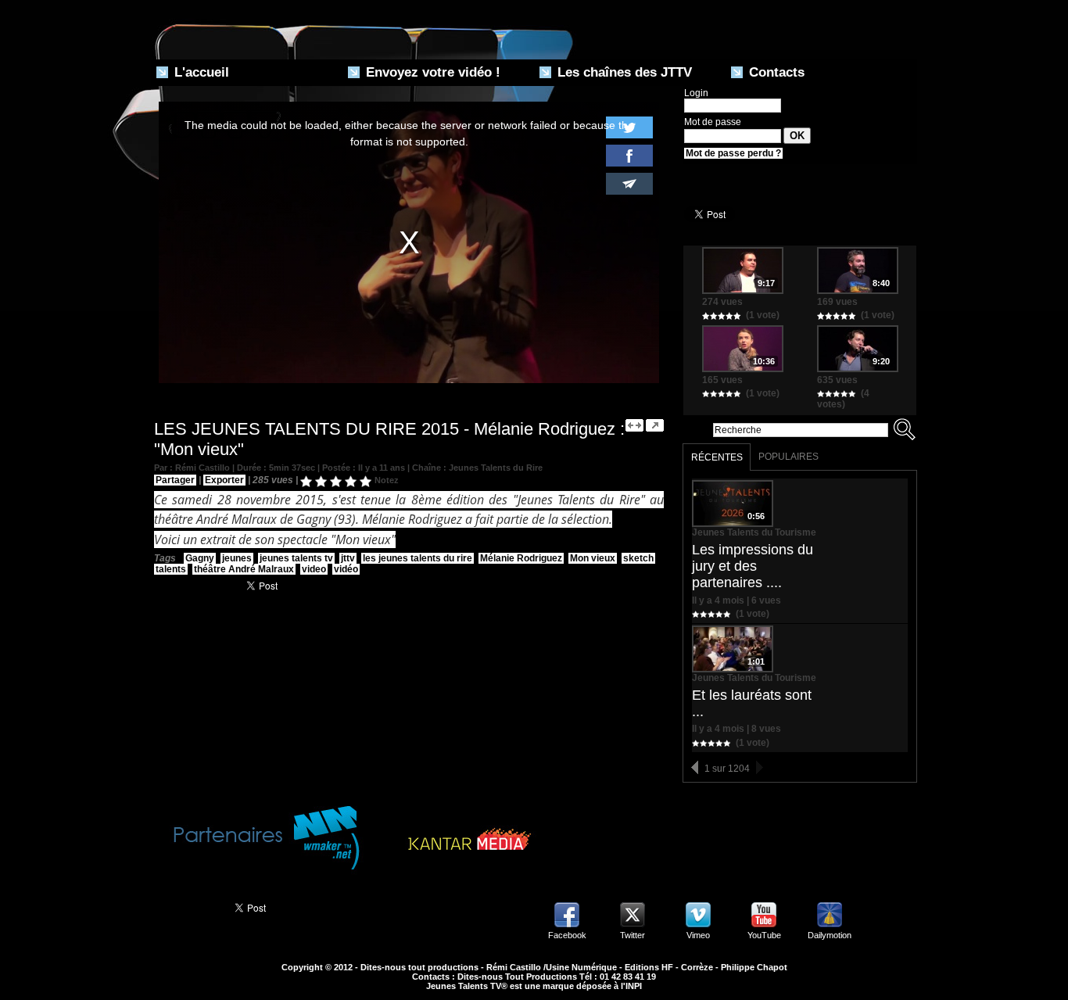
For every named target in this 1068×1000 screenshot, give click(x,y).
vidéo (346, 569)
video (314, 569)
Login (696, 93)
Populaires (788, 456)
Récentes (717, 457)
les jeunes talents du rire (417, 558)
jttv (348, 558)
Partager (175, 480)
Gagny (199, 558)
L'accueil (199, 72)
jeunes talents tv (296, 558)
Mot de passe (712, 121)
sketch (638, 558)
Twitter (632, 935)
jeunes (237, 558)
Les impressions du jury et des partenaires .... (752, 566)
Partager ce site (185, 906)
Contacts (775, 72)
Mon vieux (592, 558)
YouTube (764, 935)
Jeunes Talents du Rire (496, 467)
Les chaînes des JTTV (623, 72)
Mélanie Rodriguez (521, 558)
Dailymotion (829, 935)
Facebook (567, 935)
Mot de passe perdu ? (733, 153)
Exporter (224, 480)
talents (171, 569)
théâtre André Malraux (244, 569)
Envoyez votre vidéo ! (431, 72)
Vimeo (698, 935)
